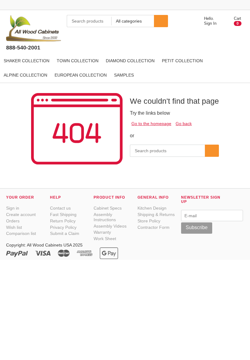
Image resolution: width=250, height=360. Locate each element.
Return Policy (63, 220)
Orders (13, 220)
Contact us (60, 208)
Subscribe (197, 227)
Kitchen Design (152, 208)
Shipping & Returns (156, 214)
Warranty (102, 232)
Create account (21, 214)
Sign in (12, 208)
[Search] (161, 21)
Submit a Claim (64, 233)
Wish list (14, 227)
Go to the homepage (151, 123)
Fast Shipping (63, 214)
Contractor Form (154, 227)
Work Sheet (105, 238)
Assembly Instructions (105, 217)
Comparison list (21, 233)
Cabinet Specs (108, 208)
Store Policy (149, 220)
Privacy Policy (63, 227)
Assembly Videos (110, 226)
